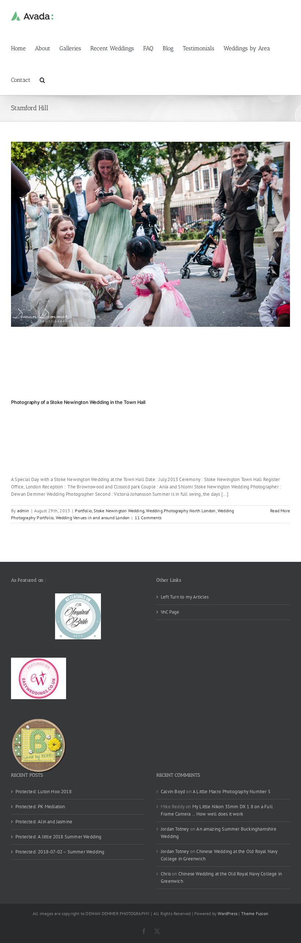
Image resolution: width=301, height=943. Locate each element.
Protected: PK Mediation (40, 806)
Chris (166, 874)
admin (23, 510)
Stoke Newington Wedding (119, 510)
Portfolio (83, 510)
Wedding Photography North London (180, 510)
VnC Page (170, 612)
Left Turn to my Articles (185, 597)
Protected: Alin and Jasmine (43, 822)
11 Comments (148, 517)
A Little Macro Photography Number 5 (232, 791)
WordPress (227, 913)
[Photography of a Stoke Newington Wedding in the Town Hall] (150, 234)
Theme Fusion (254, 913)
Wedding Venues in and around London (93, 517)
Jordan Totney (175, 829)
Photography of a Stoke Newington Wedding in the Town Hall (78, 402)
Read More (280, 510)
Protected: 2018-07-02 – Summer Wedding (59, 852)
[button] (42, 79)
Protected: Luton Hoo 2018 (43, 791)
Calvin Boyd (173, 791)
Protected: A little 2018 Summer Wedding (58, 837)
